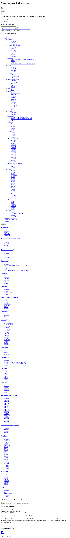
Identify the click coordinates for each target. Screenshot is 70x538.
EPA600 (13, 198)
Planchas (10, 200)
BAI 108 (13, 50)
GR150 (13, 120)
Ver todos (6, 231)
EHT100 (13, 113)
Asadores (10, 39)
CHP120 (13, 70)
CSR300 (13, 216)
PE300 (13, 174)
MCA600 (13, 152)
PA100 (13, 177)
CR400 (13, 77)
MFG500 (13, 148)
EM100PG (14, 105)
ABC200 (13, 193)
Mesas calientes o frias (14, 138)
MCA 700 (13, 155)
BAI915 (13, 48)
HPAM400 (14, 42)
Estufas (9, 91)
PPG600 (13, 109)
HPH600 (13, 97)
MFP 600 (13, 149)
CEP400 (13, 196)
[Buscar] (17, 27)
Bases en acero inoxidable (15, 45)
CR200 (13, 74)
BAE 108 (13, 56)
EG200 (13, 184)
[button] (4, 227)
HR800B (13, 135)
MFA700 (13, 143)
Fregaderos (10, 116)
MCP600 (13, 157)
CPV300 (13, 80)
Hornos (10, 131)
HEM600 (13, 102)
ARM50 (13, 84)
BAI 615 (13, 47)
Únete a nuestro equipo (10, 33)
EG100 (13, 183)
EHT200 (13, 114)
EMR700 (13, 100)
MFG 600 (13, 146)
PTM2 (12, 203)
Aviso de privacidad (6, 536)
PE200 (13, 172)
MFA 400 (13, 142)
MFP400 (13, 151)
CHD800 (13, 71)
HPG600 (13, 207)
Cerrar (2, 11)
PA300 (13, 180)
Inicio (5, 36)
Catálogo (6, 38)
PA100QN (14, 175)
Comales (10, 73)
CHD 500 (13, 215)
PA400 (13, 181)
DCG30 (13, 61)
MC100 (13, 167)
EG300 (13, 186)
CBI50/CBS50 (15, 76)
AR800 (13, 87)
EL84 (12, 90)
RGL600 (13, 103)
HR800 (13, 132)
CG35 (12, 62)
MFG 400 (13, 145)
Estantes (10, 88)
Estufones (10, 111)
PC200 (13, 190)
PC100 (13, 189)
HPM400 (13, 195)
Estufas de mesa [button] (8, 323)
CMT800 (13, 67)
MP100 (13, 164)
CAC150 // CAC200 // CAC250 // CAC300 (23, 64)
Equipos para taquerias (14, 79)
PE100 (13, 171)
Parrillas (10, 169)
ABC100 (13, 192)
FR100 (13, 126)
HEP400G (14, 94)
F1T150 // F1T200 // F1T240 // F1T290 (21, 117)
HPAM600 (14, 44)
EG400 (13, 187)
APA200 (13, 41)
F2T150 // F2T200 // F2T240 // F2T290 (21, 119)
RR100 (13, 166)
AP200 (13, 201)
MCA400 (13, 140)
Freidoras (10, 122)
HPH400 (13, 96)
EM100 (13, 106)
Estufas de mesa (15, 93)
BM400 (13, 204)
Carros (9, 65)
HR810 (13, 137)
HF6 (12, 125)
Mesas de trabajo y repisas (15, 163)
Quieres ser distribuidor (10, 219)
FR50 (12, 129)
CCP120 (13, 68)
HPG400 (13, 206)
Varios (9, 210)
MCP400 (13, 154)
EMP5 (12, 108)
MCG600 (13, 161)
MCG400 (13, 158)
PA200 (13, 178)
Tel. (5, 525)
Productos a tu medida (10, 218)
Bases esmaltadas (12, 51)
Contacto (6, 221)
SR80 (12, 212)
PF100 (13, 209)
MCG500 (13, 160)
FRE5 (12, 123)
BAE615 (13, 53)
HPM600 (10, 326)
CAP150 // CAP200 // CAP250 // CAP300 (22, 59)
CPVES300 (14, 82)
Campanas (10, 58)
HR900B (13, 134)
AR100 (13, 85)
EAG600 (13, 99)
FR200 (13, 128)
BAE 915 (13, 55)
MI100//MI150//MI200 (17, 213)
